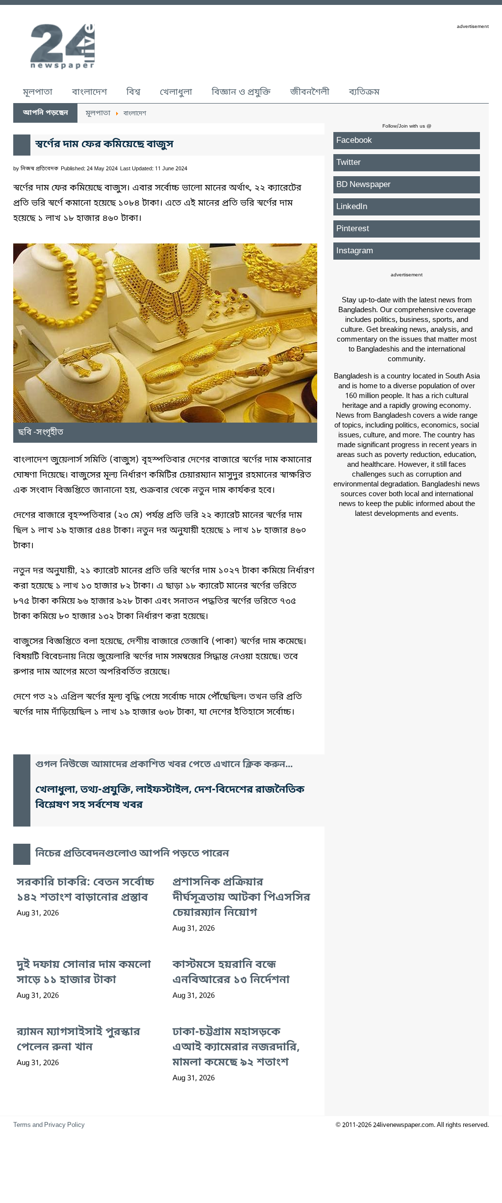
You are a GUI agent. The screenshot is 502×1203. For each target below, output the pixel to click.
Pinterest (352, 229)
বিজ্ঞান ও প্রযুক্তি (241, 92)
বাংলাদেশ (89, 92)
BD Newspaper (363, 184)
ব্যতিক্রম (364, 92)
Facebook (354, 140)
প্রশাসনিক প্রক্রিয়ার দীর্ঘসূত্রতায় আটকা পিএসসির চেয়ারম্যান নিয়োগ (241, 898)
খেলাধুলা (176, 92)
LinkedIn (351, 207)
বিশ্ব (133, 92)
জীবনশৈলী (309, 92)
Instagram (354, 251)
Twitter (348, 162)
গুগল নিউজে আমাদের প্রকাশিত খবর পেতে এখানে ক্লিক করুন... (164, 765)
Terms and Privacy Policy (49, 1125)
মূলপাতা (37, 92)
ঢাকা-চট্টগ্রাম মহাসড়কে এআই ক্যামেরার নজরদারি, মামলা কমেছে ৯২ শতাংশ (236, 1047)
